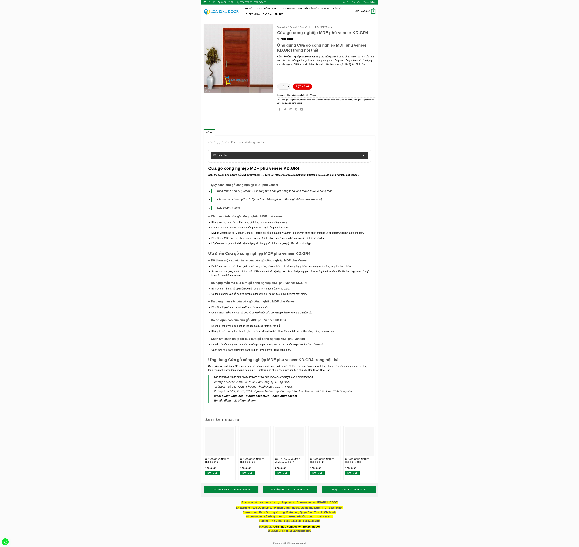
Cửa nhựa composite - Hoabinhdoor (296, 526)
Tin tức (279, 14)
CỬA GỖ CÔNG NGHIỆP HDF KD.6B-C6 (252, 460)
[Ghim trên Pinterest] (296, 109)
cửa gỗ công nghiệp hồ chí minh (338, 100)
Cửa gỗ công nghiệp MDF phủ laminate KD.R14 (287, 460)
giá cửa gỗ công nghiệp (292, 103)
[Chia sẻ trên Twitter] (285, 109)
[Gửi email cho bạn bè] (290, 109)
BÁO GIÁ (267, 14)
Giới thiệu (356, 2)
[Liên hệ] (5, 541)
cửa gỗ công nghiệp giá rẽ (311, 100)
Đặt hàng (302, 86)
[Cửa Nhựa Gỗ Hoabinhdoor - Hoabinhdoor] (221, 11)
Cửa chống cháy (267, 8)
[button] (365, 11)
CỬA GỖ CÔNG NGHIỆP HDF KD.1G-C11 (357, 460)
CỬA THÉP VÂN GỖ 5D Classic (314, 8)
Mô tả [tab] (209, 132)
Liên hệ (345, 2)
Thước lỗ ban (369, 2)
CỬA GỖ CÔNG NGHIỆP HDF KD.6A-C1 (217, 460)
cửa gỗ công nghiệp (290, 100)
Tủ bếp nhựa (253, 14)
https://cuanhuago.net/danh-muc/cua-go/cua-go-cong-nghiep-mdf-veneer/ (317, 175)
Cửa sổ (337, 8)
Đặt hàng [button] (212, 473)
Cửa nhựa (287, 8)
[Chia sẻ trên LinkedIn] (301, 109)
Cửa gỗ (248, 8)
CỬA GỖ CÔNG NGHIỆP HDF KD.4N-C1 (322, 460)
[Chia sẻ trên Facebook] (279, 109)
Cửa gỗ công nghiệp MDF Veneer (316, 27)
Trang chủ (282, 27)
